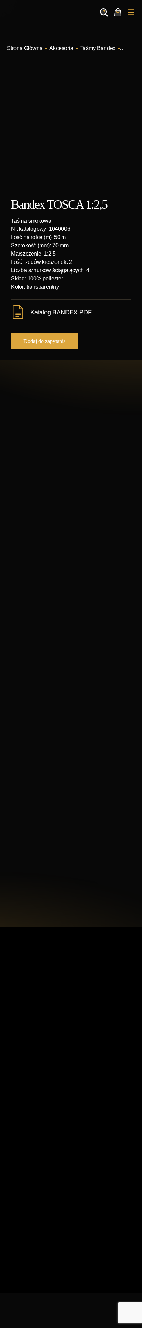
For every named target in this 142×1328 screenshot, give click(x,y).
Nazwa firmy (29, 727)
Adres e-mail (29, 760)
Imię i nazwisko (32, 688)
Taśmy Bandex (98, 48)
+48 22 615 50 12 (50, 477)
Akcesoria (61, 48)
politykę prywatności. (77, 877)
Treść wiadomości (35, 831)
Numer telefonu (32, 798)
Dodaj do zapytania (44, 341)
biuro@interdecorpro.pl (57, 488)
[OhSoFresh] (98, 1284)
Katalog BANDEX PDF (60, 312)
